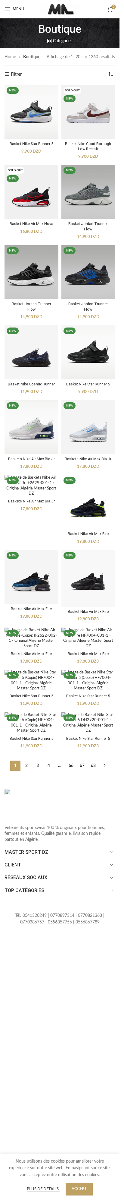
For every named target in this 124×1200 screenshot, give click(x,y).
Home (10, 57)
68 (93, 766)
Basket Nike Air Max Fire (88, 533)
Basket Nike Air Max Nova (31, 223)
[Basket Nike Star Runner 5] (31, 112)
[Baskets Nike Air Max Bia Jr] (31, 427)
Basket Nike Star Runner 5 (31, 143)
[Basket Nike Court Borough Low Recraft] (88, 112)
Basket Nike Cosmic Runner (31, 384)
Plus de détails (43, 1189)
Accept (79, 1189)
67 (82, 766)
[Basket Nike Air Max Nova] (31, 192)
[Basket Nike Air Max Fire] (88, 502)
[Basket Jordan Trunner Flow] (88, 192)
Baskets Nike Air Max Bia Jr (31, 459)
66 (71, 766)
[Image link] (50, 804)
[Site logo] (59, 9)
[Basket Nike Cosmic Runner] (31, 352)
